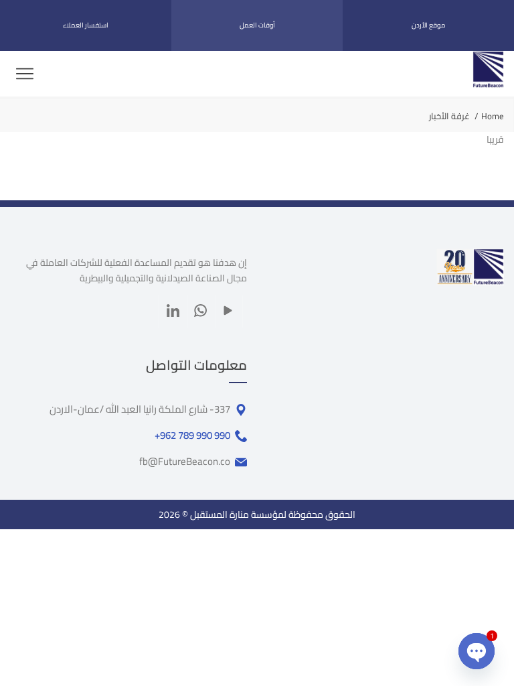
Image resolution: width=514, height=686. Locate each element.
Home (492, 116)
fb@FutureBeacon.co (184, 462)
